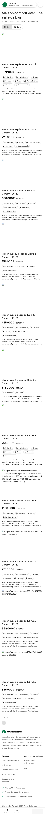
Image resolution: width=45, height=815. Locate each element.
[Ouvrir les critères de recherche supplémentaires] (40, 4)
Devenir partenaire (10, 769)
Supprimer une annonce (8, 780)
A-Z (25, 768)
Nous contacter (8, 774)
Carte (19, 27)
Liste (8, 27)
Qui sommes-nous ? (10, 760)
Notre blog (6, 765)
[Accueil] (22, 732)
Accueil (4, 21)
